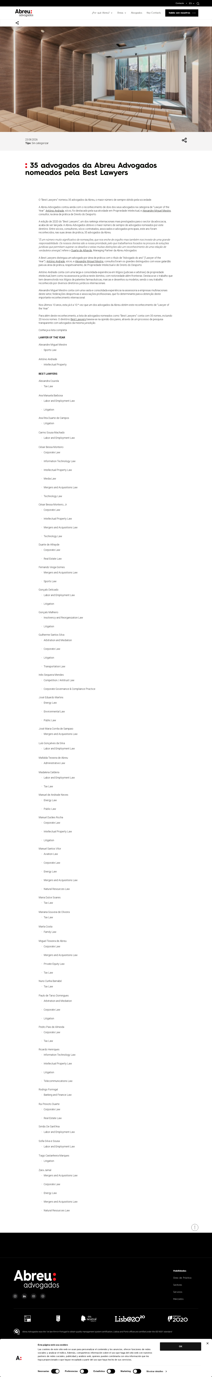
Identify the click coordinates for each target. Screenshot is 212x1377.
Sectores (177, 1285)
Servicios (177, 1292)
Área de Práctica (182, 1278)
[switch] (84, 1371)
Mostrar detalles (155, 1371)
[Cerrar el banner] (208, 1343)
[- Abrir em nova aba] (27, 1318)
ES (190, 3)
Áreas (120, 13)
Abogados (136, 13)
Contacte (180, 3)
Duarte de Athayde (81, 250)
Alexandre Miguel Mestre (156, 210)
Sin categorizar (40, 143)
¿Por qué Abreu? (100, 13)
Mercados (178, 1299)
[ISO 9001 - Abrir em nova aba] (17, 1332)
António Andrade (55, 210)
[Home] (36, 1281)
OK (180, 1346)
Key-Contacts (154, 13)
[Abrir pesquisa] (197, 3)
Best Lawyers (78, 319)
